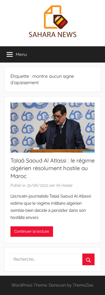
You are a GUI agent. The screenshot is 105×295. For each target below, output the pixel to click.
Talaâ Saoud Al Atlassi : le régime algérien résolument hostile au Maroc (52, 168)
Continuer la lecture (31, 231)
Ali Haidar (64, 185)
